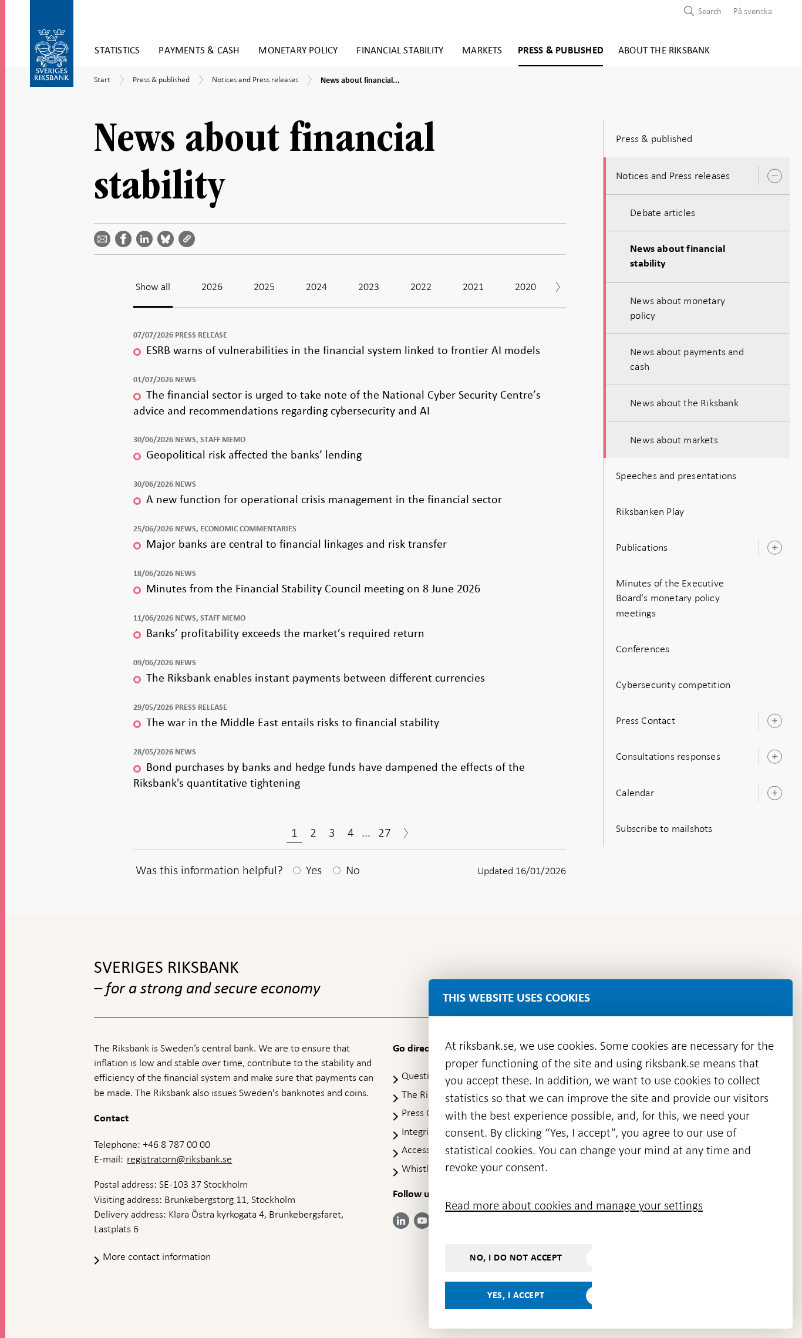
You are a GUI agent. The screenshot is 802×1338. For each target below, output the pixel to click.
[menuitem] (749, 11)
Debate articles (662, 212)
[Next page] (406, 834)
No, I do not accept (516, 1257)
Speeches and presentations (676, 475)
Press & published (561, 51)
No (353, 870)
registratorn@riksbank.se (179, 1158)
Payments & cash (199, 51)
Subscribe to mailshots (664, 828)
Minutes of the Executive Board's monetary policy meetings (670, 598)
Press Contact (645, 720)
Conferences (642, 648)
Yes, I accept (516, 1295)
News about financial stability (677, 256)
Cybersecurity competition (673, 684)
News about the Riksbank (684, 402)
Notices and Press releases (673, 175)
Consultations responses (668, 756)
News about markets (674, 439)
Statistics (117, 51)
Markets (482, 51)
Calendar (635, 792)
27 (384, 832)
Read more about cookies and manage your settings (574, 1205)
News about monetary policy (677, 308)
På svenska (752, 11)
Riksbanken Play (650, 511)
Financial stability (399, 51)
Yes (314, 870)
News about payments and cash (687, 359)
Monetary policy (298, 51)
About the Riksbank (664, 51)
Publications (642, 547)
